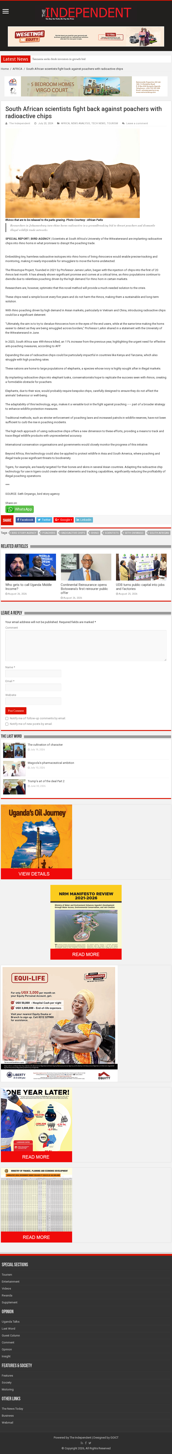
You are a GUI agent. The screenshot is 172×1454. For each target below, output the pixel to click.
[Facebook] (85, 1443)
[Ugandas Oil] (36, 841)
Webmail (7, 1422)
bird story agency (24, 533)
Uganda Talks (10, 1321)
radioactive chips (73, 533)
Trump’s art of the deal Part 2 (46, 781)
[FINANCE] (36, 1204)
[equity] (59, 1023)
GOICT (114, 1437)
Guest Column (11, 1335)
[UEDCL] (36, 1124)
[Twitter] (90, 1443)
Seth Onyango (134, 533)
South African (159, 533)
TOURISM (112, 123)
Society (6, 1382)
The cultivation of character (45, 744)
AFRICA (17, 68)
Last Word (8, 1328)
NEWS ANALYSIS (80, 123)
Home (5, 68)
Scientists (112, 533)
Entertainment (10, 1281)
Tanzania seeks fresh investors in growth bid (59, 59)
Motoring (8, 1389)
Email (9, 681)
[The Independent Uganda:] (86, 12)
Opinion (7, 1349)
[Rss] (82, 1443)
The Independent (19, 123)
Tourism (7, 1274)
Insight (6, 1356)
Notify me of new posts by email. (31, 724)
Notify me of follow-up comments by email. (38, 718)
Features (7, 1375)
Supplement (9, 1302)
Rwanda (7, 1295)
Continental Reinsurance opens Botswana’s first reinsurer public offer (84, 589)
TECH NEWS (98, 123)
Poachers (48, 533)
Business (8, 1415)
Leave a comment (137, 123)
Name (10, 667)
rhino (95, 533)
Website (10, 695)
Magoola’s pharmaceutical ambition (51, 762)
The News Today (12, 1408)
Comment (11, 627)
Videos (6, 1288)
